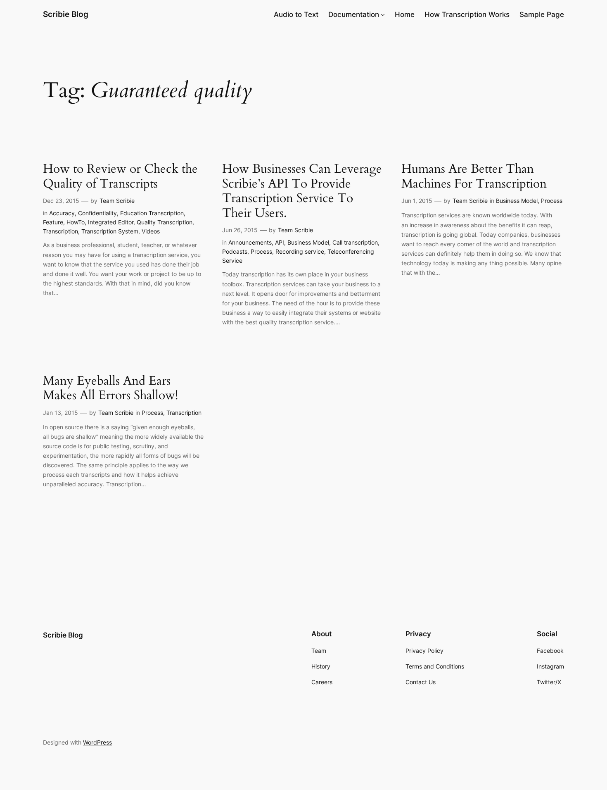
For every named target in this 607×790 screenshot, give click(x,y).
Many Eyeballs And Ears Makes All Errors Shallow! (110, 388)
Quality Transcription (164, 222)
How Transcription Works (467, 14)
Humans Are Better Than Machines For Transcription (474, 176)
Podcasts (234, 251)
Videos (151, 231)
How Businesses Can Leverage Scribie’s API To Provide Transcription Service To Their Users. (302, 191)
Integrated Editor (110, 222)
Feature (53, 222)
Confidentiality (97, 213)
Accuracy (62, 213)
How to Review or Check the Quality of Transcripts (120, 176)
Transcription (60, 231)
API (279, 242)
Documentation (353, 14)
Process (261, 251)
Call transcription (355, 242)
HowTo (75, 222)
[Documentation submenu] (383, 14)
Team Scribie (117, 200)
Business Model (308, 242)
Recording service (299, 251)
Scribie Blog (65, 14)
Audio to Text (296, 14)
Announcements (250, 242)
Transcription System (109, 231)
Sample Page (541, 14)
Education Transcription (152, 213)
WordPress (97, 742)
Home (405, 14)
